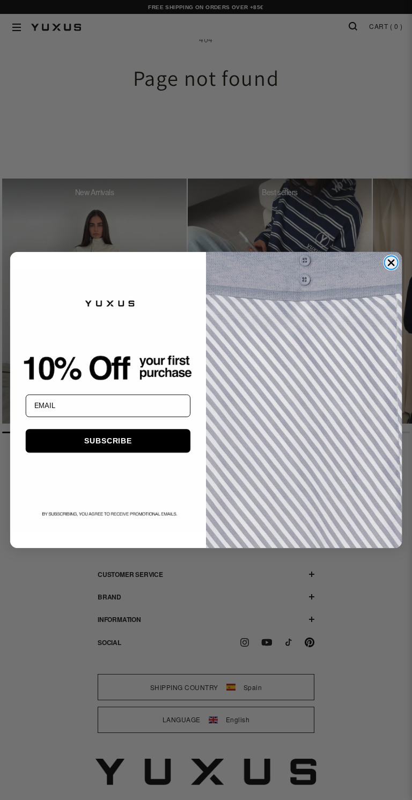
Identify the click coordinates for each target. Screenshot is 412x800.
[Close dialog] (391, 262)
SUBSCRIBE (107, 440)
